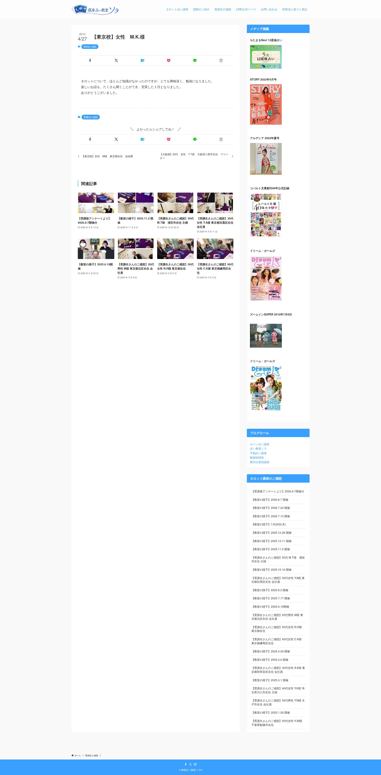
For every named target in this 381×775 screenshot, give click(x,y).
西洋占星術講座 (259, 462)
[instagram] (195, 764)
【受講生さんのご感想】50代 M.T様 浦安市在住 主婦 (278, 559)
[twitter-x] (190, 764)
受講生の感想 (89, 46)
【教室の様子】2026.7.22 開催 (270, 508)
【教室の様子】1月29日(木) (268, 524)
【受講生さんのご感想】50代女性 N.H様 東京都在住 (276, 629)
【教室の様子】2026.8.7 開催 (269, 499)
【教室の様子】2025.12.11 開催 (271, 541)
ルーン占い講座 (259, 444)
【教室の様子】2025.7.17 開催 (270, 598)
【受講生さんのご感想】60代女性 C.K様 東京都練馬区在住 (276, 641)
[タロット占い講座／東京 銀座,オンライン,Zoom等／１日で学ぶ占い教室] (95, 9)
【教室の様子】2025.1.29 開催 (270, 712)
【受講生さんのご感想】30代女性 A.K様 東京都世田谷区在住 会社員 (278, 670)
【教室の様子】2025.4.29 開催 (270, 651)
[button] (90, 60)
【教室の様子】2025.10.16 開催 (271, 569)
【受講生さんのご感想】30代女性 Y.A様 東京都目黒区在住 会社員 (278, 580)
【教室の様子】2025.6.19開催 (270, 606)
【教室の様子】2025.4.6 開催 (269, 660)
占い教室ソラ (258, 448)
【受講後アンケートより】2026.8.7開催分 (277, 491)
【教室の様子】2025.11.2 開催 (270, 549)
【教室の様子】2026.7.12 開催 (270, 516)
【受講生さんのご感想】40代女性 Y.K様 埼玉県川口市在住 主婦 (278, 690)
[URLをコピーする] (221, 60)
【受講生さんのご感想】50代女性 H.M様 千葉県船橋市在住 (276, 723)
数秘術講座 (257, 457)
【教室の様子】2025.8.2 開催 (269, 590)
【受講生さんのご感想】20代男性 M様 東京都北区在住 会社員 (277, 617)
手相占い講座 (258, 453)
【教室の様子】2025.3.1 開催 (269, 680)
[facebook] (186, 764)
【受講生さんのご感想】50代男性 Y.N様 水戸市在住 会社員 (278, 702)
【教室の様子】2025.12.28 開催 (271, 532)
